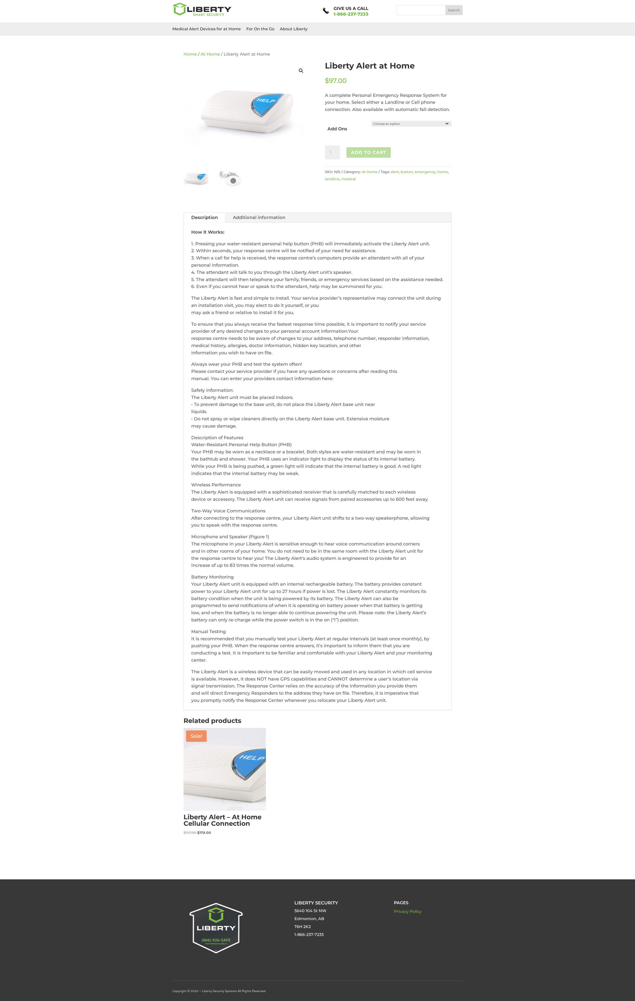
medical (348, 179)
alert (395, 172)
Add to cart (368, 152)
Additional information (259, 217)
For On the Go (260, 29)
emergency (425, 172)
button (407, 172)
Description (204, 217)
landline (332, 179)
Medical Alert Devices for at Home (206, 29)
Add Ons (337, 129)
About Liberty (294, 29)
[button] (301, 70)
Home (190, 54)
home (442, 172)
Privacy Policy (408, 911)
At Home (210, 54)
